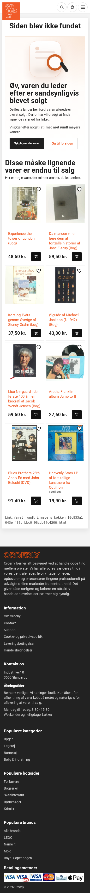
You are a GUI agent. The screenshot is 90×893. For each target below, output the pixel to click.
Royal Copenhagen (18, 858)
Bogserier (11, 788)
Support (10, 630)
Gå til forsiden (62, 143)
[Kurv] (72, 7)
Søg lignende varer (27, 143)
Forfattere (11, 782)
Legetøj (9, 746)
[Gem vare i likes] (39, 189)
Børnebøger (12, 802)
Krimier (9, 809)
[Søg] (61, 7)
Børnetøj (10, 753)
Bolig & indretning (17, 759)
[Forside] (22, 555)
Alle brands (12, 831)
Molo (7, 851)
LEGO (8, 837)
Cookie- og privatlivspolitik (23, 636)
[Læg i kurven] (36, 256)
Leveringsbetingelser (19, 643)
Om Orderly (12, 616)
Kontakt (10, 623)
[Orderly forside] (11, 11)
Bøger (8, 739)
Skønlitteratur (14, 795)
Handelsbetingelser (18, 650)
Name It (10, 844)
